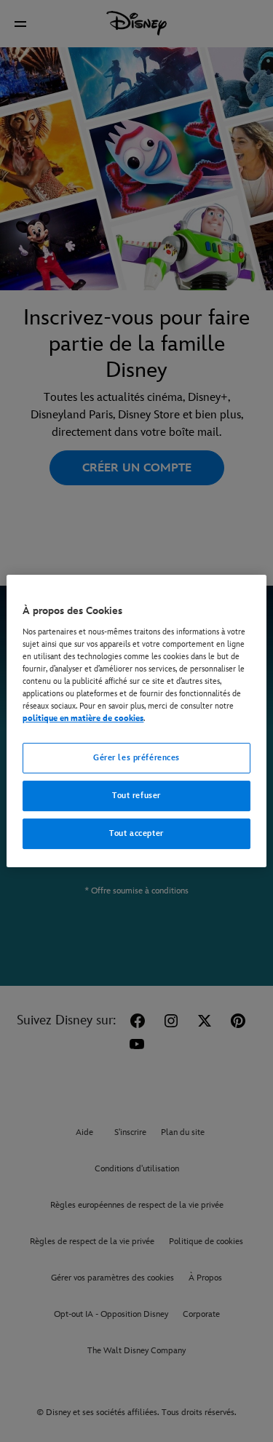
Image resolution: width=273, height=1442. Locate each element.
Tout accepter (136, 833)
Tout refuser (136, 795)
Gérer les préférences (136, 757)
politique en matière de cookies (83, 718)
